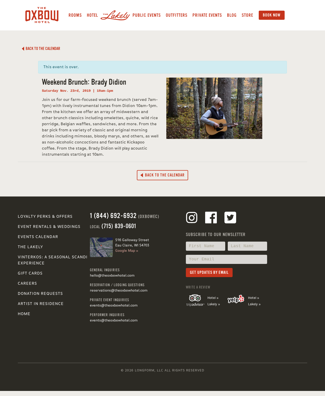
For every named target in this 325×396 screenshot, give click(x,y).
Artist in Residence (41, 304)
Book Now (272, 15)
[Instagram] (192, 218)
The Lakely (30, 247)
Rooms (75, 15)
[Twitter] (230, 218)
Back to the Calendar (42, 48)
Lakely (115, 15)
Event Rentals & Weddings (49, 227)
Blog (232, 15)
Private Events (207, 15)
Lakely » (213, 304)
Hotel (92, 15)
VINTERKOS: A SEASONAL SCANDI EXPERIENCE (53, 260)
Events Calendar (38, 237)
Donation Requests (40, 294)
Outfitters (176, 15)
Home (24, 314)
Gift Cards (30, 274)
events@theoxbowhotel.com (114, 305)
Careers (27, 284)
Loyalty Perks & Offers (45, 217)
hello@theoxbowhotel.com (112, 275)
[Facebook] (211, 218)
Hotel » (212, 298)
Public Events (147, 15)
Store (247, 15)
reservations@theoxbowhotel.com (119, 290)
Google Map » (126, 251)
